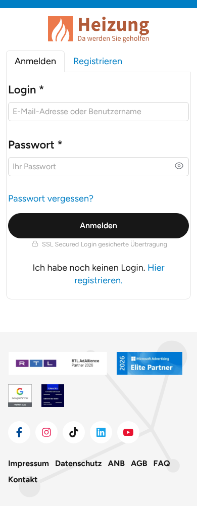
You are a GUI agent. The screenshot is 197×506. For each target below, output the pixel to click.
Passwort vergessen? (50, 198)
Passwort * (35, 144)
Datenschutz (78, 463)
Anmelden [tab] (35, 61)
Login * (26, 89)
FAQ (162, 463)
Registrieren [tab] (97, 61)
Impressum (28, 463)
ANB (116, 463)
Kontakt (22, 479)
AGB (139, 463)
